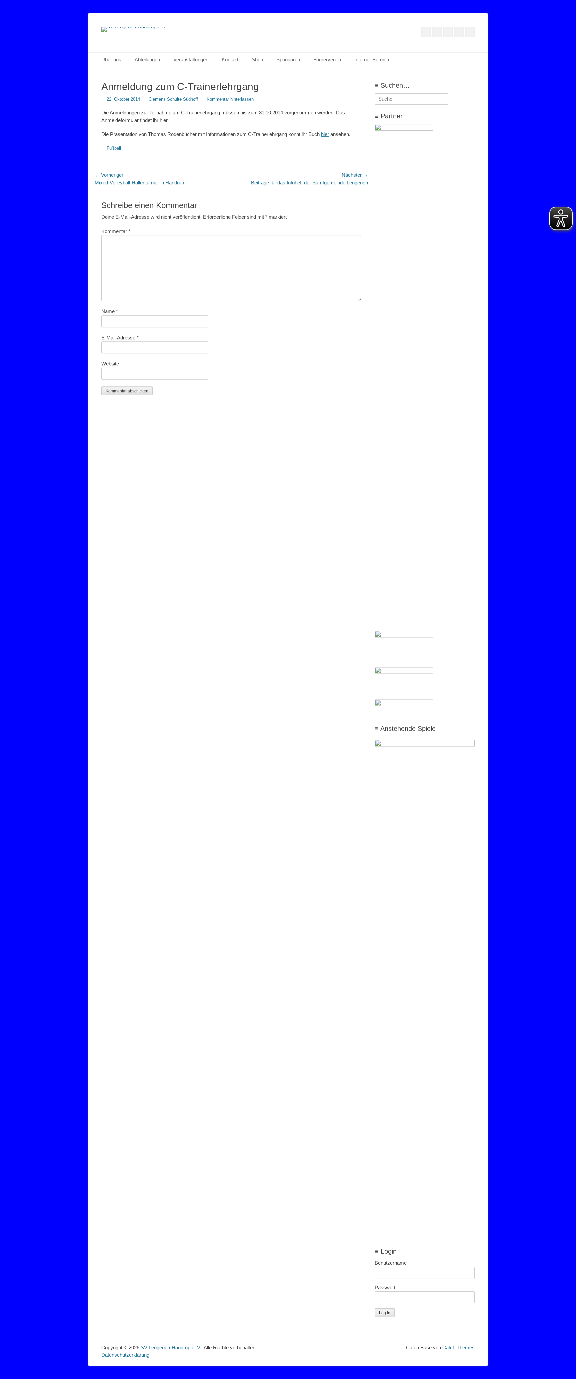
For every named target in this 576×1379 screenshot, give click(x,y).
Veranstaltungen (190, 59)
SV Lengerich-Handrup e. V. (171, 1347)
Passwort (385, 1287)
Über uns (111, 59)
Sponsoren (288, 59)
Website (110, 363)
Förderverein (327, 59)
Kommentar (115, 231)
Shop (257, 59)
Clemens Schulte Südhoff (173, 99)
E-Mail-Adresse (120, 337)
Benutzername (391, 1263)
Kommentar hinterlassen (230, 99)
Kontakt (230, 59)
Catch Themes (458, 1347)
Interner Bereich (371, 59)
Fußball (114, 148)
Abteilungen (147, 59)
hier (325, 134)
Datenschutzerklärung (125, 1355)
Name (109, 311)
